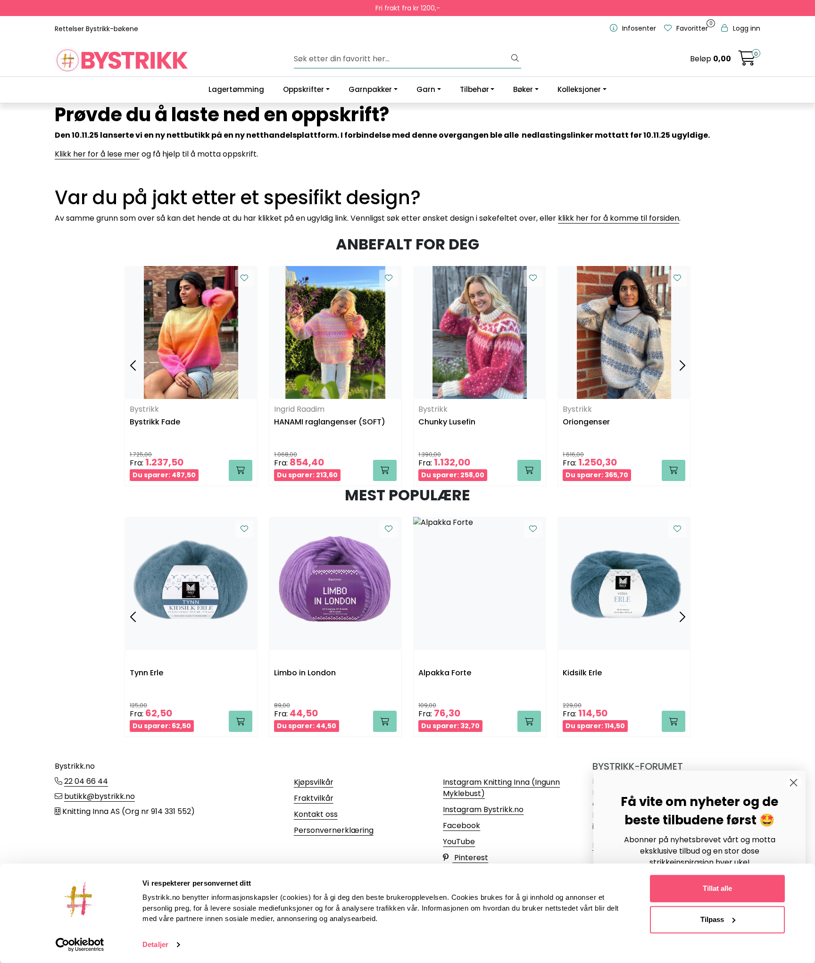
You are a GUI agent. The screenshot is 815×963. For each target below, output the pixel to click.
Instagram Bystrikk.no (483, 809)
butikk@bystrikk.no (99, 796)
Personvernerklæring (334, 830)
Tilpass (712, 919)
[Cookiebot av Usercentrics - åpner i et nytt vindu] (80, 945)
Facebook (461, 825)
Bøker (523, 89)
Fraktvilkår (313, 798)
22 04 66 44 (86, 781)
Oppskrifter (303, 89)
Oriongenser (586, 422)
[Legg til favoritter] (244, 278)
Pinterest (470, 857)
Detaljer (155, 944)
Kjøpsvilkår (313, 782)
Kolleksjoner (579, 89)
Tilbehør (474, 89)
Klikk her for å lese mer (97, 154)
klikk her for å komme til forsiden (618, 218)
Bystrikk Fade (155, 422)
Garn (425, 89)
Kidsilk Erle (582, 673)
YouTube (459, 841)
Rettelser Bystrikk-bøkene (96, 28)
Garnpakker (370, 89)
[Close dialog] (793, 782)
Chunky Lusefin (446, 422)
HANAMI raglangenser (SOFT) (329, 422)
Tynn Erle (146, 673)
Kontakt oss (316, 814)
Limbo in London (305, 673)
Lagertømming (236, 89)
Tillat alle (717, 888)
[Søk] (515, 59)
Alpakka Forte (444, 673)
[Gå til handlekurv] (747, 61)
